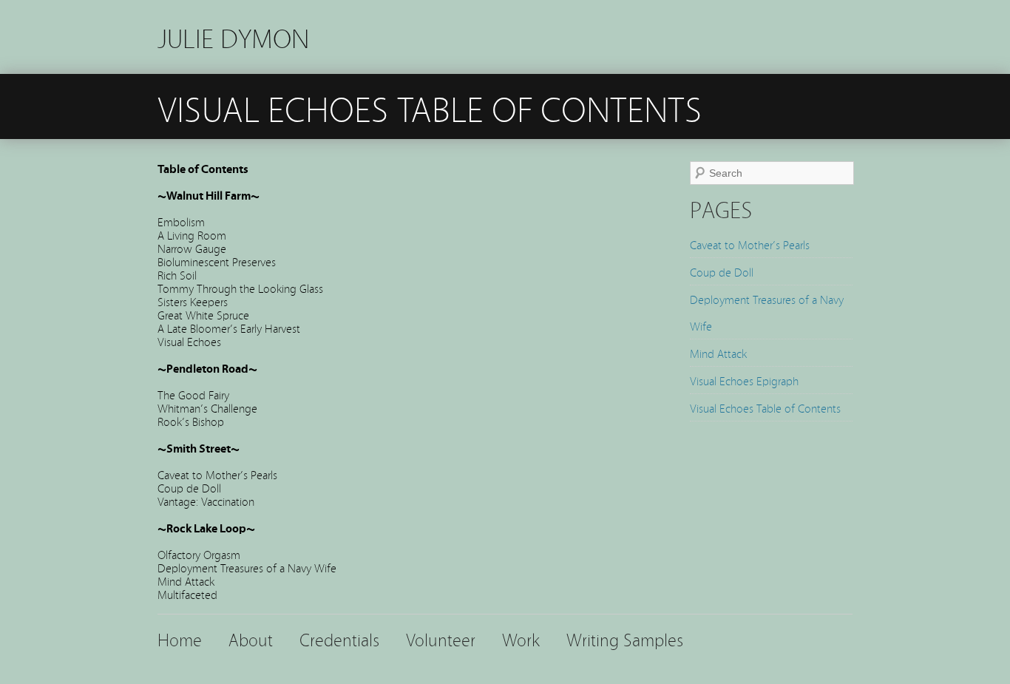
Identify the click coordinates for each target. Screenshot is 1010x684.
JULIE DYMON (233, 36)
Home (179, 638)
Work (521, 638)
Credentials (339, 638)
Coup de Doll (721, 271)
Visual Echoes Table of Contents (765, 407)
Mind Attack (718, 353)
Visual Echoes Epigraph (744, 380)
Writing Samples (624, 638)
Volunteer (440, 638)
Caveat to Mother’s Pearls (750, 244)
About (250, 638)
